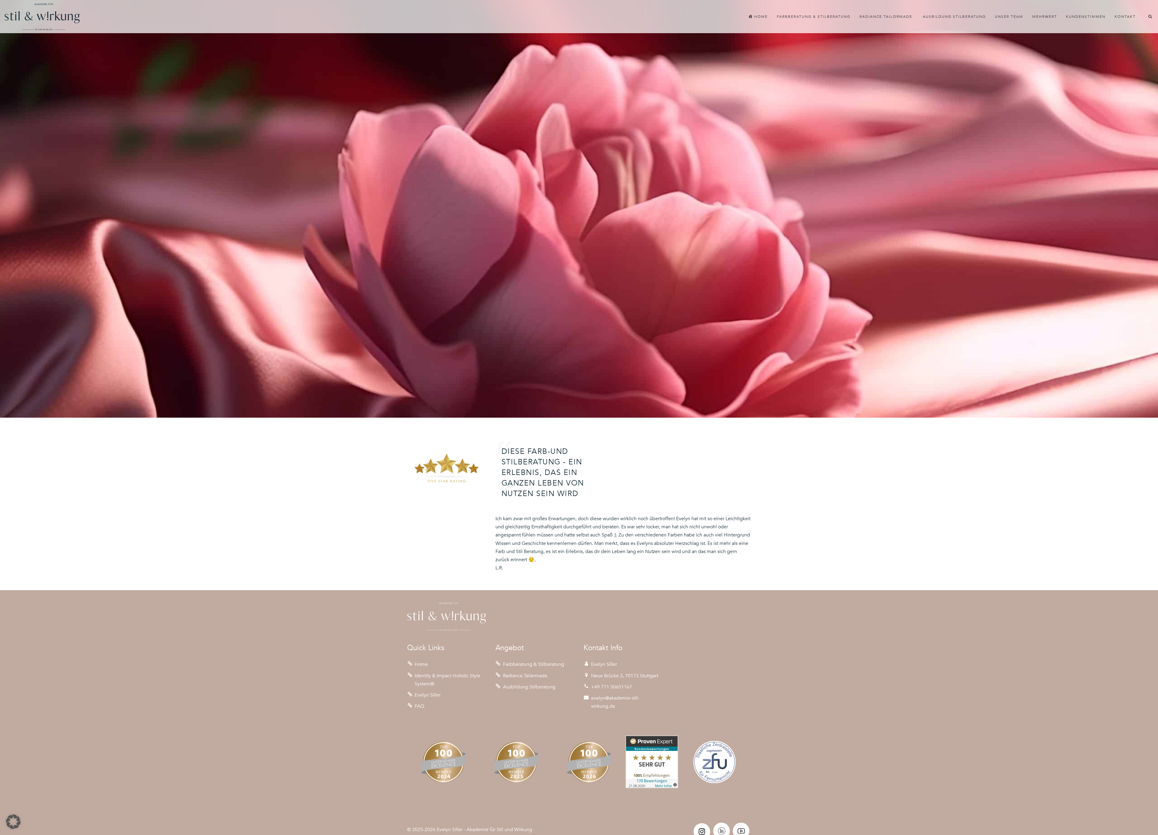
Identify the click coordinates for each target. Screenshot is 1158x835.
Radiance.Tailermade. (526, 675)
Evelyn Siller (428, 695)
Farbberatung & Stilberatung (813, 16)
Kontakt (1125, 16)
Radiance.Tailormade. (886, 16)
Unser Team (1009, 16)
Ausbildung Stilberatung (954, 16)
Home (421, 664)
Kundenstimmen (1086, 16)
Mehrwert (1044, 16)
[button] (13, 821)
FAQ (419, 706)
